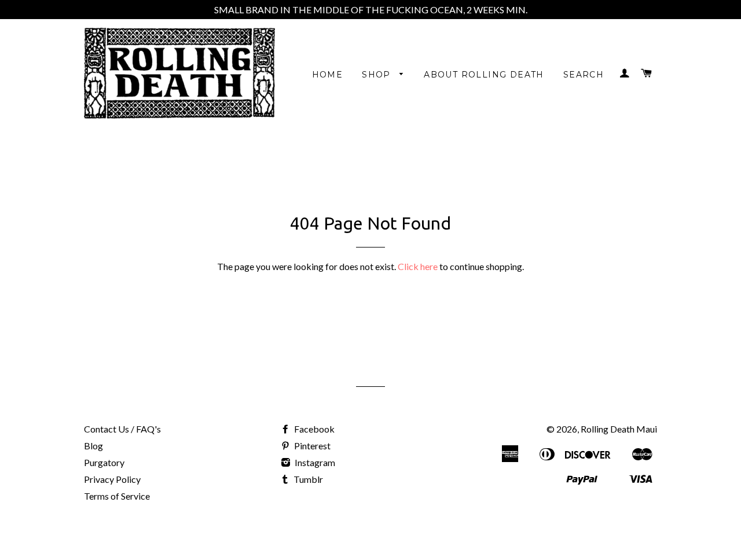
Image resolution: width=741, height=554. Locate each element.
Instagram (314, 462)
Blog (93, 445)
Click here (418, 266)
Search (583, 74)
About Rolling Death (484, 74)
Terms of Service (117, 495)
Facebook (313, 428)
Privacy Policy (112, 479)
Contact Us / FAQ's (122, 428)
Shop (378, 74)
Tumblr (307, 479)
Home (327, 74)
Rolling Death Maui (619, 428)
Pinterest (311, 445)
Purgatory (104, 462)
